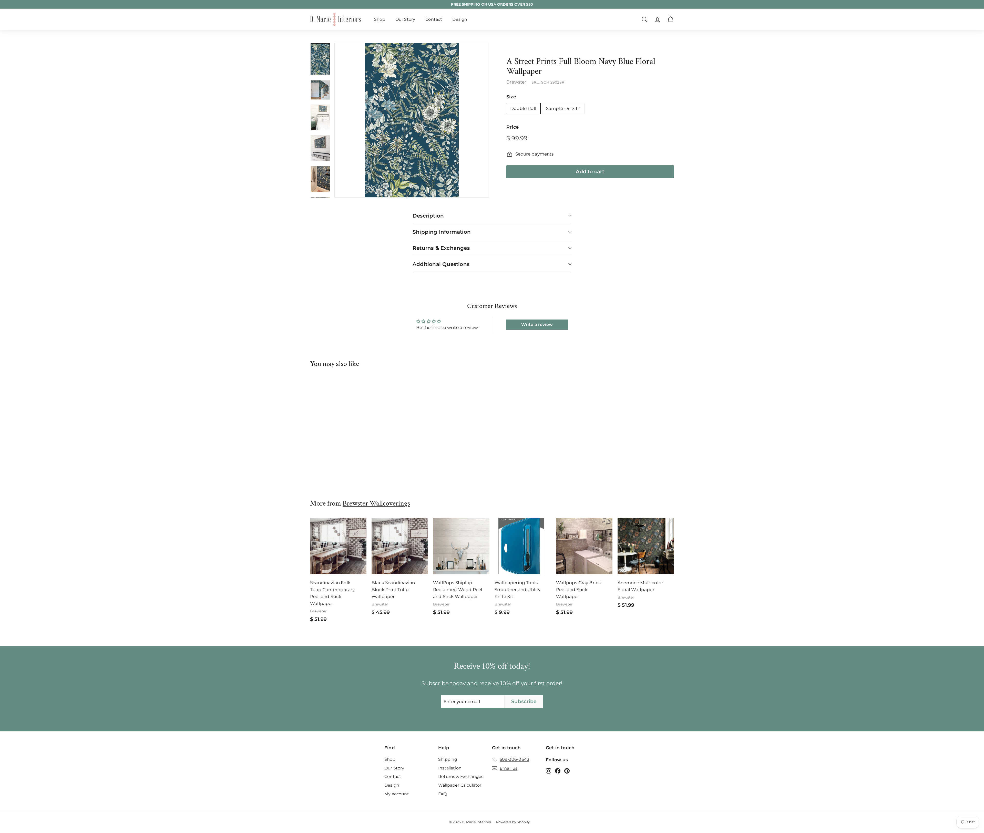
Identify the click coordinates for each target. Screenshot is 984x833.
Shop (379, 19)
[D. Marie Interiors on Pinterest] (567, 770)
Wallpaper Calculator (459, 785)
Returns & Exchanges (441, 248)
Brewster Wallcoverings (376, 503)
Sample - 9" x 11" (563, 108)
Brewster (516, 82)
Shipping (447, 759)
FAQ (442, 793)
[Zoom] (412, 120)
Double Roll (523, 108)
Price (512, 127)
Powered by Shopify (513, 822)
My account (396, 793)
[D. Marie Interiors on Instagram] (548, 770)
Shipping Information (442, 232)
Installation (450, 768)
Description (428, 216)
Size (511, 97)
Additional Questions (441, 264)
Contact (433, 19)
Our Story (405, 19)
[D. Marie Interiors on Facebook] (557, 770)
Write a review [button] (536, 324)
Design (459, 19)
